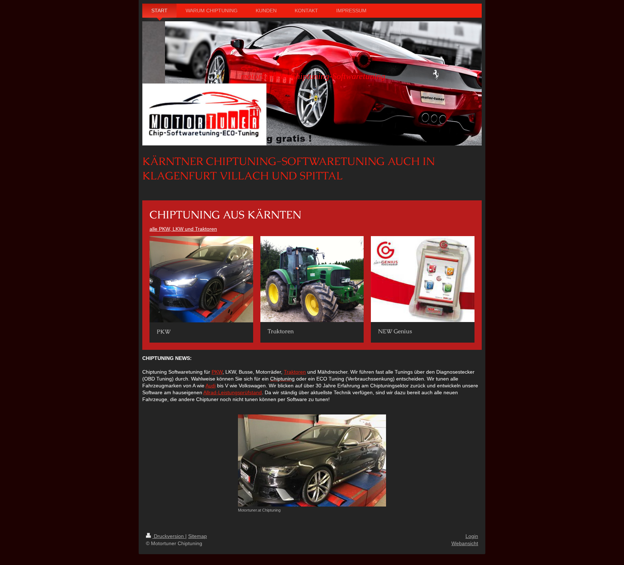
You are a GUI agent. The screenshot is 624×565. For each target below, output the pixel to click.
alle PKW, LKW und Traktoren (183, 229)
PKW (217, 372)
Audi (210, 385)
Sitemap (197, 536)
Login (471, 536)
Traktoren (295, 372)
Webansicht (464, 543)
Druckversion (168, 536)
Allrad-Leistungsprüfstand (232, 392)
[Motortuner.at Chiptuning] (312, 460)
